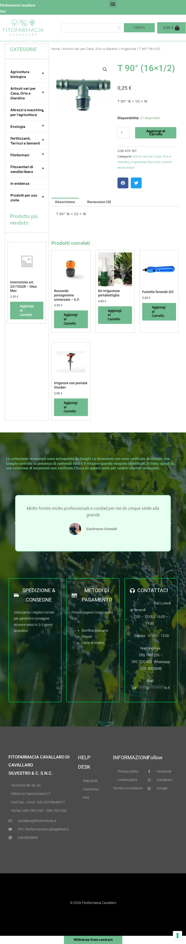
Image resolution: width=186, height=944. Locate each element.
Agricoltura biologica (27, 74)
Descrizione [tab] (65, 202)
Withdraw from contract (93, 940)
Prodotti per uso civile (27, 197)
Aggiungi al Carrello (155, 132)
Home (55, 49)
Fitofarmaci (27, 154)
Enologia (27, 126)
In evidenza (19, 183)
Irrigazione (128, 49)
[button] (113, 4)
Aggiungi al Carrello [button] (27, 310)
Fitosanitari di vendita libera (27, 169)
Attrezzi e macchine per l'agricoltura (27, 112)
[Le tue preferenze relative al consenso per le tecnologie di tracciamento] (177, 935)
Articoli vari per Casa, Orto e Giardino (27, 93)
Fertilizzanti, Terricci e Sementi (27, 140)
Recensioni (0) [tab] (99, 202)
